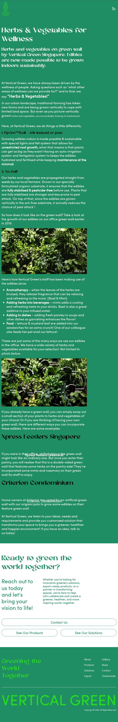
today (10, 533)
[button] (113, 8)
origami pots (30, 504)
